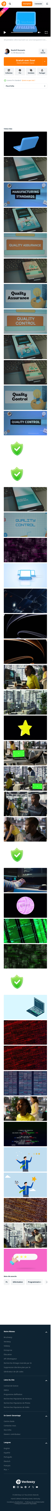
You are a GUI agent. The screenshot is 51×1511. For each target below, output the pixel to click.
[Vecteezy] (3, 3)
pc (7, 1281)
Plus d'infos (10, 85)
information (18, 1281)
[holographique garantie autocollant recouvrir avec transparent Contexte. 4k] (25, 904)
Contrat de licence (11, 1385)
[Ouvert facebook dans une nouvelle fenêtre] (13, 1486)
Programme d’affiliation (13, 1393)
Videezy (7, 1345)
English (7, 1447)
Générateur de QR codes (13, 1371)
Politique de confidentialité (33, 1501)
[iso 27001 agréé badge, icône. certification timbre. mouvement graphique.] (25, 473)
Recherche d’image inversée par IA (18, 1362)
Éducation (8, 1353)
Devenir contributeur (12, 1433)
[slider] (22, 32)
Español (7, 1451)
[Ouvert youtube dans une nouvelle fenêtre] (36, 1486)
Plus (5, 1468)
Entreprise (8, 1349)
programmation (34, 1281)
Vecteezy (7, 1340)
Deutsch (7, 1460)
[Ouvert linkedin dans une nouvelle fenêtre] (21, 1486)
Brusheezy (8, 1336)
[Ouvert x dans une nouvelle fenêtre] (32, 1486)
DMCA (6, 1389)
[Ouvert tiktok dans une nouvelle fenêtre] (28, 1486)
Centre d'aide (9, 1420)
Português (8, 1456)
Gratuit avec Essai (25, 61)
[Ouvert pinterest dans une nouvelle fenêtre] (25, 1486)
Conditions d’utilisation (14, 1501)
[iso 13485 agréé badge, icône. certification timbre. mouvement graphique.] (25, 980)
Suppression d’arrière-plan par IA (17, 1366)
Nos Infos (7, 1429)
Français (7, 1464)
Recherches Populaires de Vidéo (16, 1406)
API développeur (10, 1358)
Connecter (38, 4)
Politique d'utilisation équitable (25, 1502)
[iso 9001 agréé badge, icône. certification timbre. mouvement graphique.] (25, 447)
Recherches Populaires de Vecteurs (18, 1397)
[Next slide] (41, 1281)
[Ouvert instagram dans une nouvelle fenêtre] (17, 1486)
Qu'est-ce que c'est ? (28, 80)
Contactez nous (10, 1425)
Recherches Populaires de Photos (17, 1402)
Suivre (43, 53)
